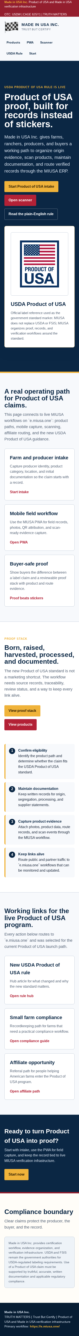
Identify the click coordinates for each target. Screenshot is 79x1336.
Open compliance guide (29, 1041)
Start (32, 53)
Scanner (46, 42)
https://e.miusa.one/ (45, 1326)
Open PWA (19, 542)
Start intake (19, 492)
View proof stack (22, 711)
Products (13, 42)
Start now (16, 1174)
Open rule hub (22, 996)
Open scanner (20, 200)
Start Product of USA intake (31, 186)
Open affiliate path (25, 1091)
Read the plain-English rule (31, 214)
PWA (30, 42)
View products (20, 724)
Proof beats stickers (26, 598)
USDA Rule (15, 53)
